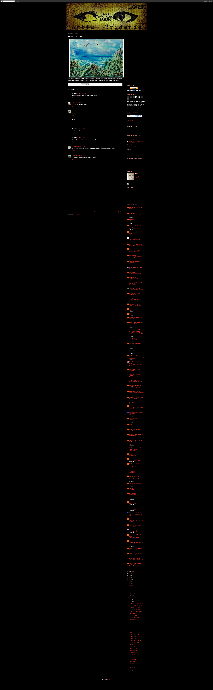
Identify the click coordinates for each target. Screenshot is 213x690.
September (132, 597)
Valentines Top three (133, 531)
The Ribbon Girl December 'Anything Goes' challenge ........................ (136, 357)
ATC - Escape (132, 632)
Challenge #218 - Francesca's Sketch (136, 559)
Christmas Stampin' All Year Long (135, 476)
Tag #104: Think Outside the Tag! (135, 489)
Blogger (108, 679)
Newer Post (71, 211)
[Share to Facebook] (86, 84)
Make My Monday (133, 530)
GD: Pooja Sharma (132, 370)
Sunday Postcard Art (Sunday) (135, 267)
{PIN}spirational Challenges (135, 249)
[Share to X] (85, 84)
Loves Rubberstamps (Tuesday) (136, 507)
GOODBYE (131, 310)
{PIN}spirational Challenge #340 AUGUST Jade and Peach (135, 251)
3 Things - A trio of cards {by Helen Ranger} (136, 221)
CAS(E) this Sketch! (133, 314)
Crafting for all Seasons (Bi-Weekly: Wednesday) (135, 448)
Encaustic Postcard (133, 630)
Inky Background (133, 613)
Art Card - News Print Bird (135, 640)
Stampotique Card (133, 648)
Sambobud (74, 155)
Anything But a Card (133, 493)
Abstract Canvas (133, 621)
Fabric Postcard (133, 661)
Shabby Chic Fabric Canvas (135, 663)
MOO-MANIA (132, 338)
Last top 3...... (131, 545)
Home (95, 211)
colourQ (130, 424)
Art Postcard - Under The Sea (136, 611)
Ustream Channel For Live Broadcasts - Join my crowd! (136, 142)
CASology (131, 298)
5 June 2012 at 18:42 (79, 102)
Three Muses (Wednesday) (134, 304)
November (132, 593)
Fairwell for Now (132, 472)
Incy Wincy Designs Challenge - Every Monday (136, 282)
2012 (130, 591)
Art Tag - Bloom (133, 654)
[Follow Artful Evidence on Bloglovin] (134, 116)
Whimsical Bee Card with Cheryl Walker (135, 365)
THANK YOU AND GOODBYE (135, 305)
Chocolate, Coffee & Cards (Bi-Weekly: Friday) (135, 441)
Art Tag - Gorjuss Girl (134, 617)
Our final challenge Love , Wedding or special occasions (136, 408)
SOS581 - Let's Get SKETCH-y (135, 228)
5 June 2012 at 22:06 (82, 128)
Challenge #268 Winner (133, 398)
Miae (73, 102)
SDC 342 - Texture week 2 (134, 318)
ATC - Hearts (132, 628)
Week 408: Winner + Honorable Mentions (135, 300)
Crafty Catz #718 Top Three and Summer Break (135, 257)
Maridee (74, 111)
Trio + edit (131, 484)
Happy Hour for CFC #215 (134, 352)
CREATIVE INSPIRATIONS (135, 244)
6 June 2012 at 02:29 (82, 137)
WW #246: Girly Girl (133, 420)
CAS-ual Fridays (132, 350)
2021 (130, 575)
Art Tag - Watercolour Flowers (136, 605)
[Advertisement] (95, 197)
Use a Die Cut (131, 209)
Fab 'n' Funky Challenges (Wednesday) (134, 262)
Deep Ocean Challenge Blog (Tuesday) (135, 385)
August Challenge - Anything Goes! (136, 245)
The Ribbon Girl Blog (133, 355)
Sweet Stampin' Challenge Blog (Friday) (135, 208)
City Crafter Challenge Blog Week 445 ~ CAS (135, 346)
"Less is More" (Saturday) (134, 288)
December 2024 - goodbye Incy (135, 284)
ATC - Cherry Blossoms (134, 626)
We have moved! (132, 526)
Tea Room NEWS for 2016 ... (135, 460)
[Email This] (82, 84)
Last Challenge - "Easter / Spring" (135, 387)
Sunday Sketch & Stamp (134, 558)
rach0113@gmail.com (131, 132)
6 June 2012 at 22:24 (80, 146)
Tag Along (131, 488)
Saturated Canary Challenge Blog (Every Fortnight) (136, 435)
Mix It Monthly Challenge (134, 391)
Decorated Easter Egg (134, 652)
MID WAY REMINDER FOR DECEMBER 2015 (135, 465)
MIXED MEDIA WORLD (134, 369)
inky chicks (131, 402)
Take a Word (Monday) (134, 309)
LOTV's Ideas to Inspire (134, 380)
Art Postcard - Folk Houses (135, 607)
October (131, 595)
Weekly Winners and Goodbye (135, 376)
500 (130, 234)
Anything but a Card (133, 554)
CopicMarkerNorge (133, 272)
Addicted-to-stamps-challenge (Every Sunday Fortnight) (135, 330)
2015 (130, 585)
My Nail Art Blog (132, 146)
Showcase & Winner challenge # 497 (136, 289)
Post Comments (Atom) (78, 214)
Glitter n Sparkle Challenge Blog (136, 397)
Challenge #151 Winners (134, 537)
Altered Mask (132, 656)
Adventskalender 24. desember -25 (136, 273)
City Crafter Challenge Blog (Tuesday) (135, 344)
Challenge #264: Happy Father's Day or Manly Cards (136, 521)
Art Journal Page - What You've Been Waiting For (137, 658)
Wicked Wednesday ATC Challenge (134, 419)
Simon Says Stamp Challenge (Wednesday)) (135, 563)
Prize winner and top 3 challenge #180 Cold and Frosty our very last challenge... (136, 334)
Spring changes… (132, 414)
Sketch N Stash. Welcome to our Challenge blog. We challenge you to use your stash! (136, 542)
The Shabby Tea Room (134, 459)
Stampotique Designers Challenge (136, 317)
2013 (130, 589)
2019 (130, 577)
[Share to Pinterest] (88, 84)
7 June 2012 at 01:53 (81, 155)
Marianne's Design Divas (134, 406)
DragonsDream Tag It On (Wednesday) (134, 470)
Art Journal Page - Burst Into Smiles (137, 665)
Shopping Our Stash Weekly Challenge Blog (135, 226)
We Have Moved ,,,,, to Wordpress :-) (136, 565)
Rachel (138, 173)
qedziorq (74, 146)
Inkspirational (132, 213)
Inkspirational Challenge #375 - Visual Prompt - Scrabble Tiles (135, 215)
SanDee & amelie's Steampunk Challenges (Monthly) (135, 323)
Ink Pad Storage (133, 619)
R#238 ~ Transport (132, 503)
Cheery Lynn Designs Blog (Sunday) (134, 362)
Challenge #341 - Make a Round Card (135, 240)
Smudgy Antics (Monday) (134, 464)
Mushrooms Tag (133, 644)
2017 (130, 581)
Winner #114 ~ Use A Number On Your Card (135, 443)
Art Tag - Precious (133, 615)
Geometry (131, 268)
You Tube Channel (132, 144)
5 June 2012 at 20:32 (80, 119)
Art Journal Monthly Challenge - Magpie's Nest (136, 412)
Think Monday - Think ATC (135, 513)
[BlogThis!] (83, 84)
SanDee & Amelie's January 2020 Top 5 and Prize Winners (136, 325)
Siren (130, 436)
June (131, 601)
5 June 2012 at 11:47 (82, 93)
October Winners (132, 430)
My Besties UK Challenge (134, 429)
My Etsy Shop (131, 138)
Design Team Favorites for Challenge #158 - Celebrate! (136, 508)
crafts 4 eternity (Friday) (134, 502)
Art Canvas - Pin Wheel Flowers (136, 603)
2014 (130, 587)
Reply (73, 97)
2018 (130, 579)
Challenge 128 (132, 450)
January (131, 667)
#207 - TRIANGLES (133, 339)
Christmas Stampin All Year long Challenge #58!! (135, 479)
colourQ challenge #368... (134, 425)
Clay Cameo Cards (133, 646)
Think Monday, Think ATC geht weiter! (135, 515)
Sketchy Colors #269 (133, 455)
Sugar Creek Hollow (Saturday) (136, 548)
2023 (130, 573)
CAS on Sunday (132, 238)
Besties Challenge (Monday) (135, 293)
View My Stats (130, 120)
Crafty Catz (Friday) (133, 255)
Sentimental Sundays (133, 519)
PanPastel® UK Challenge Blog (135, 525)
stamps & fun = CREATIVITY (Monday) (136, 232)
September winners (132, 294)
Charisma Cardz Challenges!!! (135, 553)
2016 (130, 583)
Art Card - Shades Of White (135, 636)
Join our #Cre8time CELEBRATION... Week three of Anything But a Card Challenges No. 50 (136, 496)
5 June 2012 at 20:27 (80, 111)
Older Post (120, 211)
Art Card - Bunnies (133, 638)
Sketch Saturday (132, 277)
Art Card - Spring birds (134, 634)
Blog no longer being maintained (135, 381)
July (131, 599)
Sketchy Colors (132, 454)
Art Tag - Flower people (134, 642)
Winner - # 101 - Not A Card (134, 549)
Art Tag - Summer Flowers (135, 609)
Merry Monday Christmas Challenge (134, 374)
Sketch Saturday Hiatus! (133, 278)
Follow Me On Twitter (133, 139)
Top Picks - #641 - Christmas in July (136, 263)
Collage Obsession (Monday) (135, 483)
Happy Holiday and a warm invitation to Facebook (136, 393)
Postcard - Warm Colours (135, 623)
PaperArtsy (131, 219)
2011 (130, 670)
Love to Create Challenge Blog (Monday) (135, 535)
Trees (131, 625)
